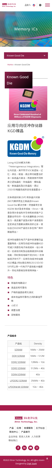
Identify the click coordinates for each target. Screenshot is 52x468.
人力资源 (35, 436)
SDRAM (18, 349)
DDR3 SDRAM (18, 368)
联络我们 (13, 440)
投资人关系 (24, 436)
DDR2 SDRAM (18, 362)
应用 (19, 428)
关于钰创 (40, 428)
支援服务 (28, 428)
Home (10, 64)
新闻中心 (13, 431)
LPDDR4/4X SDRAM (18, 386)
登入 (29, 5)
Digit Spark (32, 463)
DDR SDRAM (18, 355)
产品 (11, 428)
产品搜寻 (25, 431)
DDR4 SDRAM (18, 374)
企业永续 (13, 436)
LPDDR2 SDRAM (18, 380)
